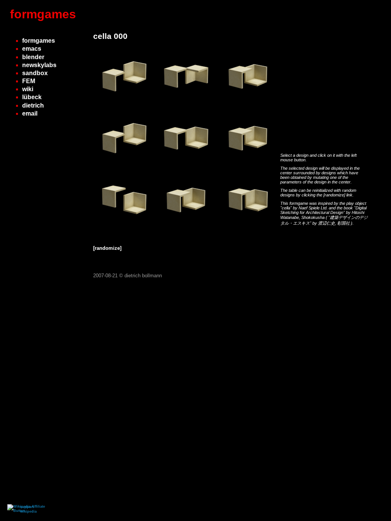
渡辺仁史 (326, 223)
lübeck (32, 97)
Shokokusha (313, 217)
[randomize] (334, 195)
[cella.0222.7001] (124, 104)
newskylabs (39, 65)
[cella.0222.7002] (186, 166)
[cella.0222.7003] (124, 228)
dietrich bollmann (143, 275)
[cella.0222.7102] (248, 104)
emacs (31, 48)
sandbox (35, 73)
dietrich (33, 105)
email (29, 113)
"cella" (286, 208)
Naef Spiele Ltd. (314, 208)
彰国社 (344, 223)
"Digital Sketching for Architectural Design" (323, 210)
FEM (28, 81)
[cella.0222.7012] (248, 228)
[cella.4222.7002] (186, 104)
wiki (27, 89)
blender (33, 57)
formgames (43, 14)
